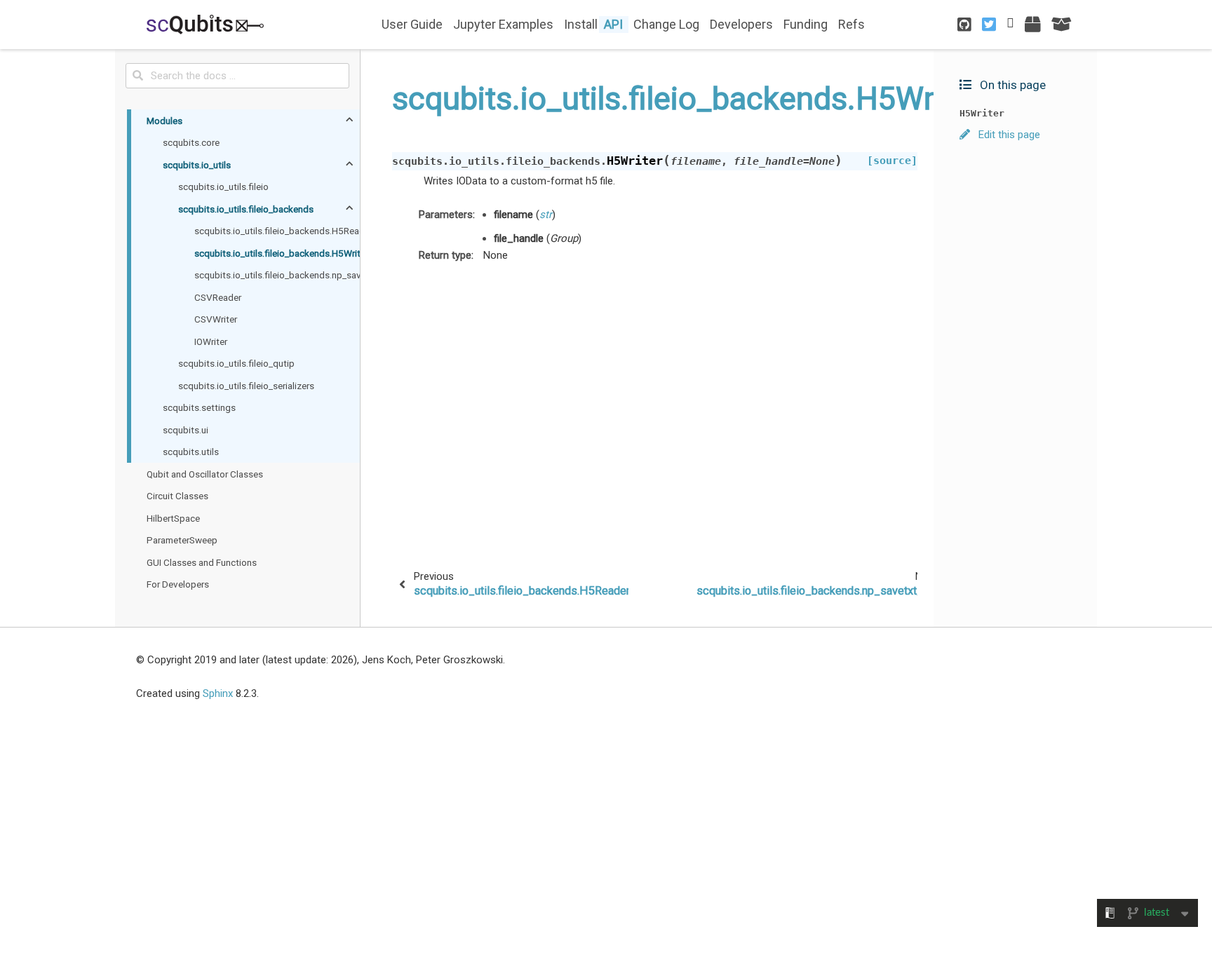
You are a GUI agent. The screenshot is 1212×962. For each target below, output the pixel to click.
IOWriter (210, 341)
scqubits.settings (199, 407)
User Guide (412, 24)
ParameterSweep (182, 540)
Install (581, 24)
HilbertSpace (173, 518)
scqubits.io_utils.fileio (223, 186)
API (613, 24)
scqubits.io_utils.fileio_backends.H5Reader (277, 230)
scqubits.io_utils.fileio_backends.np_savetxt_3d (277, 274)
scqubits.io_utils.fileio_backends (246, 209)
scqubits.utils (191, 451)
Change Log (666, 24)
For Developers (178, 584)
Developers (741, 24)
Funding (805, 24)
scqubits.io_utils (197, 164)
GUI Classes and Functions (202, 562)
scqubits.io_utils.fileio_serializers (246, 385)
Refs (851, 24)
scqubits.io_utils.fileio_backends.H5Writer (277, 253)
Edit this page (1008, 134)
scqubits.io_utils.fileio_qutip (236, 363)
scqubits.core (191, 142)
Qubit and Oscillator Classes (205, 474)
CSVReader (217, 297)
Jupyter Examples (503, 24)
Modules (164, 120)
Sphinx (218, 693)
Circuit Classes (177, 495)
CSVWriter (215, 319)
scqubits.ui (185, 429)
